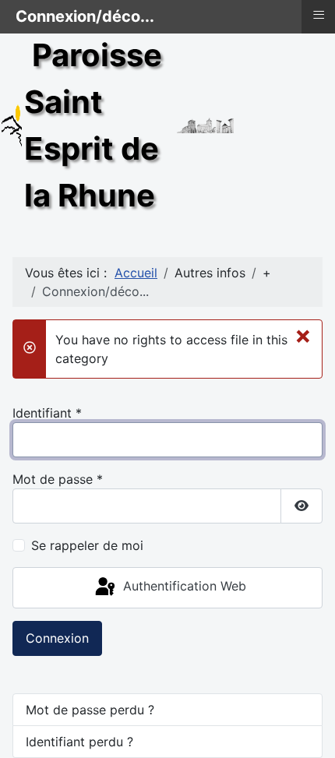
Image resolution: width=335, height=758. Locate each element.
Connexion (57, 638)
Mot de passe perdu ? (90, 709)
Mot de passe (57, 479)
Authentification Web (182, 586)
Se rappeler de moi (87, 545)
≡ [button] (318, 14)
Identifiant (47, 413)
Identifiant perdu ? (79, 741)
